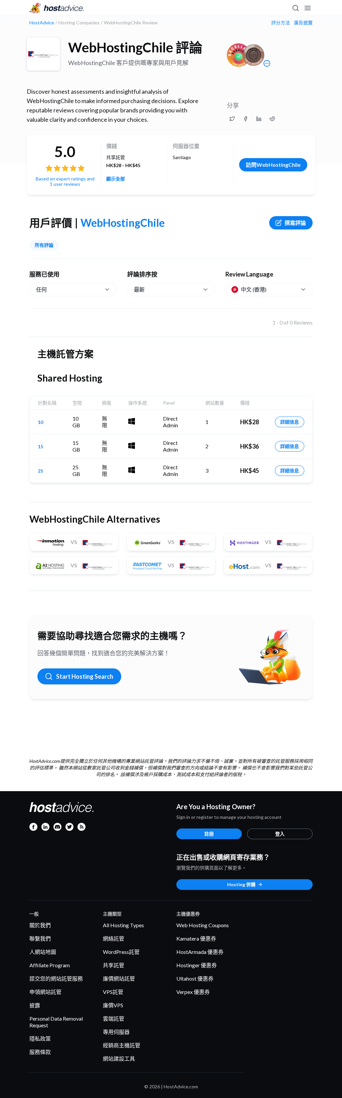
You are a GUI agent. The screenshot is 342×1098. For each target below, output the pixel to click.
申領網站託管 (45, 992)
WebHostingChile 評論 (135, 47)
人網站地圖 (42, 952)
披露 (34, 1005)
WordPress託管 (121, 952)
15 (40, 446)
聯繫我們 (40, 938)
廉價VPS (113, 1005)
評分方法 (280, 22)
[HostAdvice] (56, 8)
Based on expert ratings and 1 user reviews (65, 181)
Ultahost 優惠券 (194, 978)
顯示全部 (115, 178)
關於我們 (40, 925)
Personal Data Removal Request (56, 1021)
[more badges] (267, 63)
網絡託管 (113, 938)
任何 (41, 289)
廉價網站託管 (119, 978)
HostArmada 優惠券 (199, 952)
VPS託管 (113, 992)
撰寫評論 (295, 222)
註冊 (209, 834)
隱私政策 (40, 1038)
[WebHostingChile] (43, 54)
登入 (280, 834)
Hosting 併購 (241, 884)
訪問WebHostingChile (273, 164)
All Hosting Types (123, 925)
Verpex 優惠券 (193, 992)
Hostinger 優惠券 (196, 965)
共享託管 (113, 965)
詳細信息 (289, 422)
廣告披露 (303, 22)
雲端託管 (113, 1018)
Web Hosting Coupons (202, 925)
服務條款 (40, 1052)
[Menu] (307, 8)
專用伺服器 (116, 1032)
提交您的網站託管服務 (56, 978)
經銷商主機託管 (121, 1045)
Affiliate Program (49, 965)
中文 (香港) (254, 289)
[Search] (295, 8)
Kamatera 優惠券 (196, 938)
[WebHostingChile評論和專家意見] (232, 118)
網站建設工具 (119, 1058)
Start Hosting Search (84, 676)
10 (40, 422)
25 (40, 471)
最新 (139, 289)
